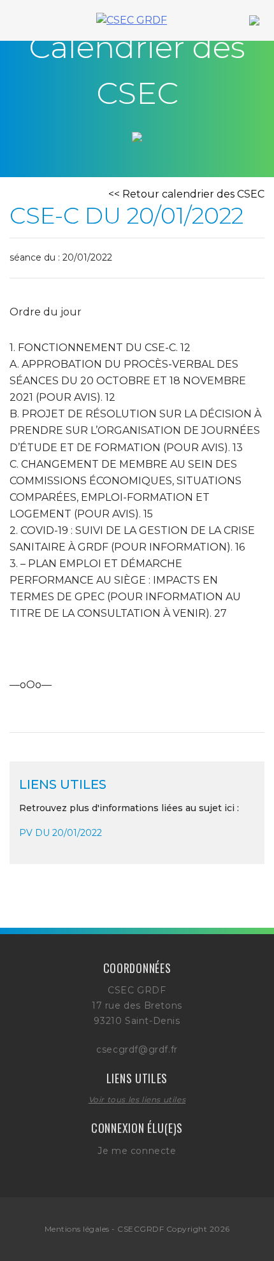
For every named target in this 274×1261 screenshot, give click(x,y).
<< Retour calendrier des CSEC (186, 194)
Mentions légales (77, 1229)
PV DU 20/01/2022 (60, 833)
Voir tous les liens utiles (137, 1099)
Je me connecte (136, 1151)
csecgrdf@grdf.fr (137, 1049)
